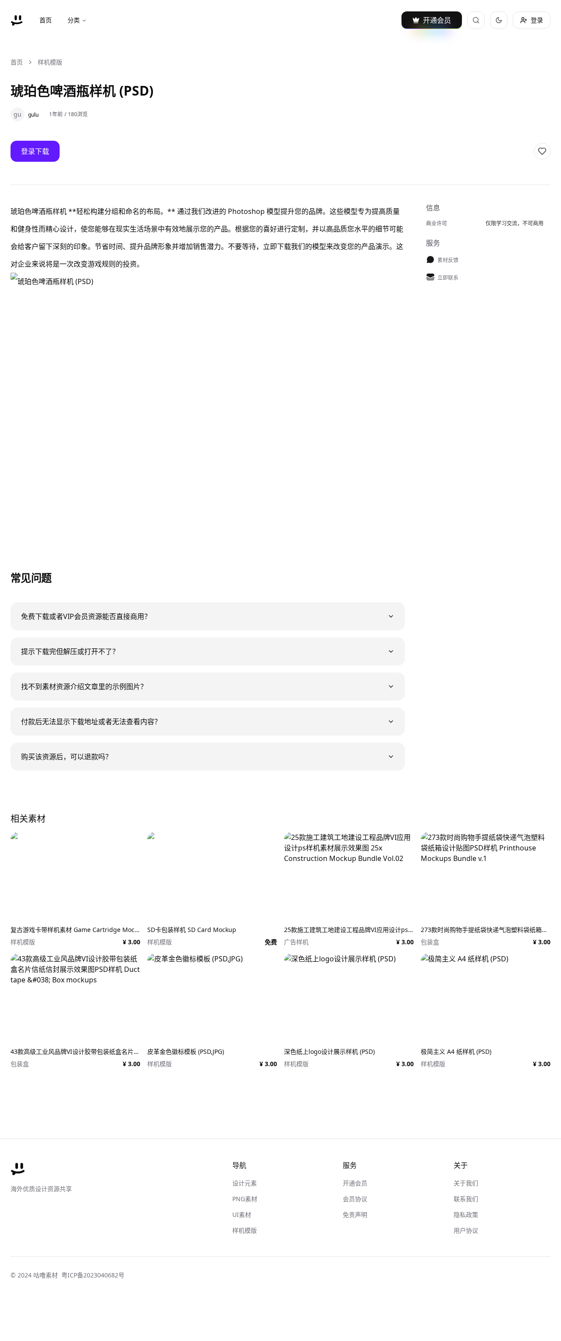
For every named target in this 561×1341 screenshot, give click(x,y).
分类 (73, 20)
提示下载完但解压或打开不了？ (70, 651)
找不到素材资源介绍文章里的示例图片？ (84, 686)
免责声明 (355, 1214)
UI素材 (241, 1214)
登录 (537, 20)
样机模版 (50, 62)
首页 (45, 20)
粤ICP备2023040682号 (92, 1275)
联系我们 (466, 1199)
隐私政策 (466, 1214)
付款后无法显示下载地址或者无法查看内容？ (91, 721)
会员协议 (355, 1199)
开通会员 (355, 1183)
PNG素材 (244, 1199)
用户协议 (466, 1230)
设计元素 (244, 1183)
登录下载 (35, 151)
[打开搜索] (476, 20)
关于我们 (466, 1183)
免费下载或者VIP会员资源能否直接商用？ (86, 616)
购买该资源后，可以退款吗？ (66, 756)
